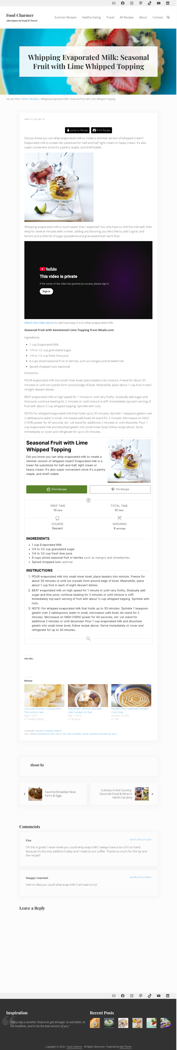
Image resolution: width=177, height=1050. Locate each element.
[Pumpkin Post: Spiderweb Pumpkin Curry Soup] (131, 695)
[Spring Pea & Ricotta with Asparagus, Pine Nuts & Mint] (109, 1023)
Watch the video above (39, 323)
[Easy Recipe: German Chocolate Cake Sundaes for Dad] (88, 695)
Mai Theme (126, 1046)
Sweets (58, 731)
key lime (67, 734)
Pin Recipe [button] (122, 489)
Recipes (40, 731)
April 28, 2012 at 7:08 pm (140, 877)
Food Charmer (20, 15)
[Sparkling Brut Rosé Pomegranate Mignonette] (123, 1023)
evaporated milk (46, 734)
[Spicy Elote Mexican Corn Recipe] (152, 1023)
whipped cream (80, 734)
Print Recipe (103, 130)
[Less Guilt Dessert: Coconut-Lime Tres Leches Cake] (44, 695)
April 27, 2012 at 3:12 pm (140, 839)
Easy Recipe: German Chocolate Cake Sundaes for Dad (85, 710)
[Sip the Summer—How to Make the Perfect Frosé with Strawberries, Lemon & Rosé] (137, 1023)
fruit (59, 734)
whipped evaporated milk (103, 734)
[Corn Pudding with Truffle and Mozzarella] (95, 1023)
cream (33, 734)
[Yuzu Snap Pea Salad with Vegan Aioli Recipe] (166, 1023)
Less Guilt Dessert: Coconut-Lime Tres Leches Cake (42, 710)
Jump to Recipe (79, 130)
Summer (49, 731)
